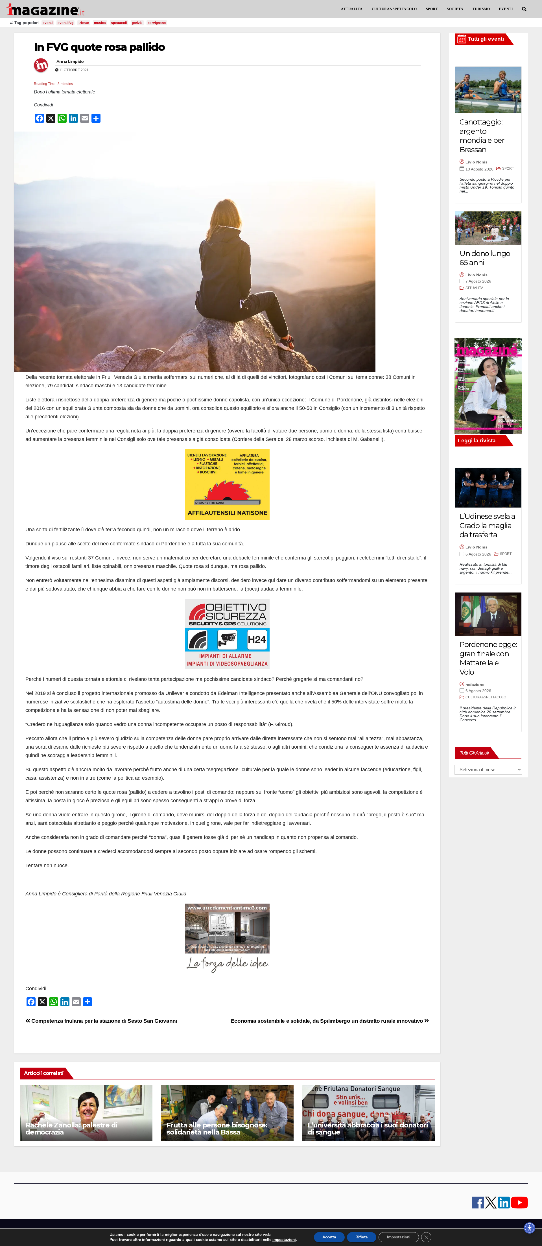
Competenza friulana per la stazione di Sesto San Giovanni (103, 1021)
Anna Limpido (70, 61)
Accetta (329, 1237)
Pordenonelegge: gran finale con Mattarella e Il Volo (488, 658)
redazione (474, 685)
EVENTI (506, 9)
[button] (524, 9)
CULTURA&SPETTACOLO (394, 9)
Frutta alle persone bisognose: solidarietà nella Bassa (217, 1128)
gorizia (137, 23)
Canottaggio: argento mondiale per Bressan (482, 135)
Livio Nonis (476, 162)
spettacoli (119, 23)
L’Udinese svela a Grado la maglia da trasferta (487, 525)
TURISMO (481, 9)
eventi (48, 23)
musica (100, 23)
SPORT (432, 9)
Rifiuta (361, 1237)
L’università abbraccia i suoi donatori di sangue (368, 1128)
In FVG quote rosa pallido (99, 47)
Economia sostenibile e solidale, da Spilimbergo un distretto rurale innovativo (328, 1021)
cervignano (157, 23)
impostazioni (284, 1239)
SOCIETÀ (455, 9)
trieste (83, 23)
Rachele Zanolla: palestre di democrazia (71, 1128)
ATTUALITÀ (352, 9)
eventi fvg (65, 23)
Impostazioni (398, 1237)
